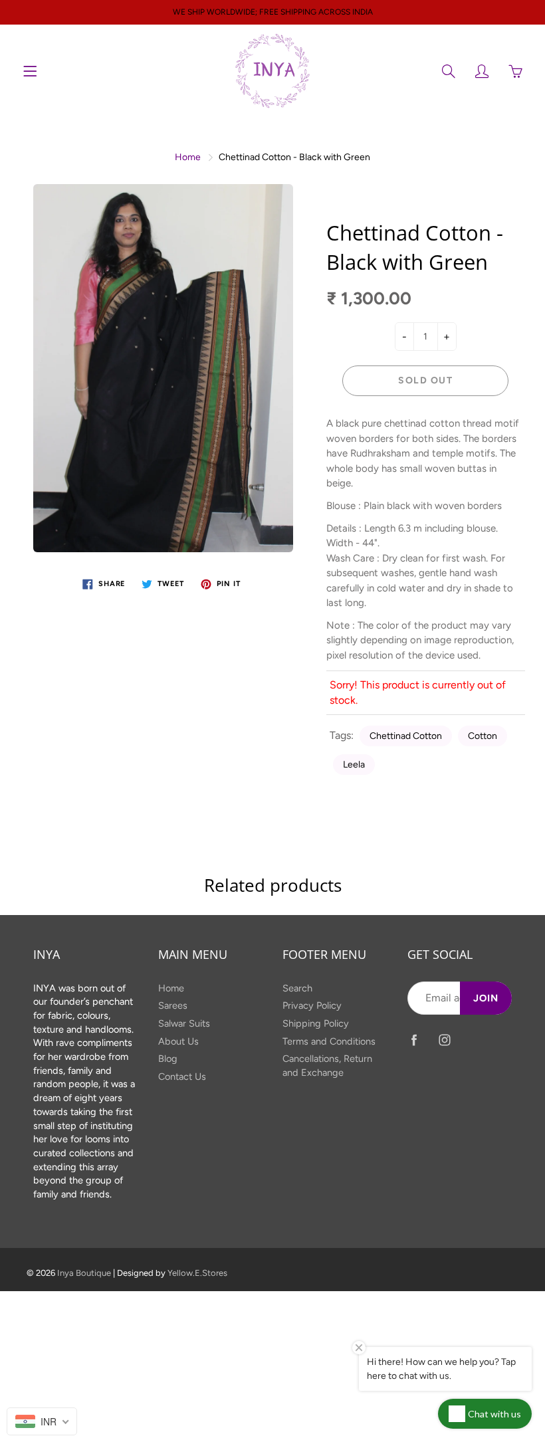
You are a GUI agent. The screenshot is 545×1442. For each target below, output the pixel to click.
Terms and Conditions (329, 1041)
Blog (167, 1059)
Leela (354, 764)
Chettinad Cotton (406, 736)
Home (188, 157)
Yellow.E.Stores (197, 1273)
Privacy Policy (312, 1005)
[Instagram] (445, 1039)
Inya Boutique (84, 1273)
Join (485, 998)
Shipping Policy (315, 1023)
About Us (178, 1041)
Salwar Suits (184, 1023)
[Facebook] (414, 1039)
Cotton (482, 736)
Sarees (172, 1005)
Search (297, 988)
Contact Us (182, 1076)
